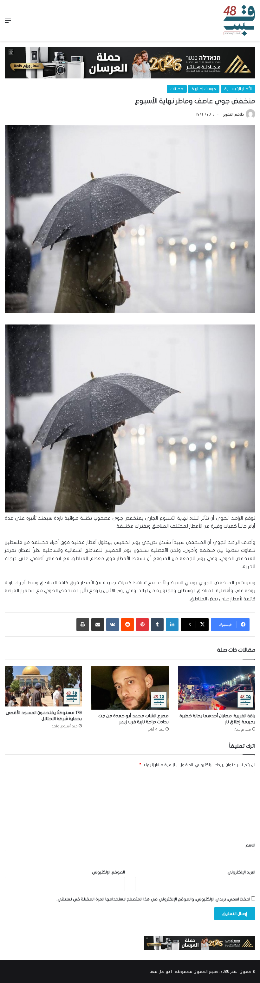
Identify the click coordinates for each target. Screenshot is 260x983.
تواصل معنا (160, 971)
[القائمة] (8, 23)
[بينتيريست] (142, 624)
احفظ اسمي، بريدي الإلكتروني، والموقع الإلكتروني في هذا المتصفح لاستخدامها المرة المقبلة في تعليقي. (153, 899)
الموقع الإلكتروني (108, 872)
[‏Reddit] (127, 624)
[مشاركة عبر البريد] (97, 624)
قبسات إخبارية (204, 89)
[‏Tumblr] (157, 624)
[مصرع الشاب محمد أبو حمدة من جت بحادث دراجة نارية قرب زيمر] (129, 687)
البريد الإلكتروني (241, 872)
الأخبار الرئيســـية (238, 89)
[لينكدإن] (172, 624)
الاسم (250, 845)
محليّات (176, 89)
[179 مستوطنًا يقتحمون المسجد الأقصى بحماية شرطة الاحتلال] (43, 686)
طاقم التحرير (233, 114)
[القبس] (239, 20)
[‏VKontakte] (112, 624)
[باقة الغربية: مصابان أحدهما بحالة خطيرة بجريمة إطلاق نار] (216, 687)
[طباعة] (82, 624)
